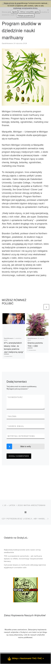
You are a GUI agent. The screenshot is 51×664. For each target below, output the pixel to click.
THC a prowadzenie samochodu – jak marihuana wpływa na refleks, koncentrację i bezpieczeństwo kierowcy (23, 558)
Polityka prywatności (25, 16)
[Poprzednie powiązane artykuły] (40, 307)
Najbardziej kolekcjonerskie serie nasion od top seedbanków (22, 551)
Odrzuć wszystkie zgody (29, 12)
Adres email (16, 426)
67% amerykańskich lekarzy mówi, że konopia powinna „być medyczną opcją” (13, 347)
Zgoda (14, 12)
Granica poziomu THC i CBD (35, 344)
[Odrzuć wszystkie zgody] (48, 10)
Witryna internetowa (21, 436)
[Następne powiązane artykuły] (46, 307)
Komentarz (15, 397)
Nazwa (12, 416)
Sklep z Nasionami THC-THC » (28, 658)
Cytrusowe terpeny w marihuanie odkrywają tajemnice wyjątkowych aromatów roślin (25, 566)
